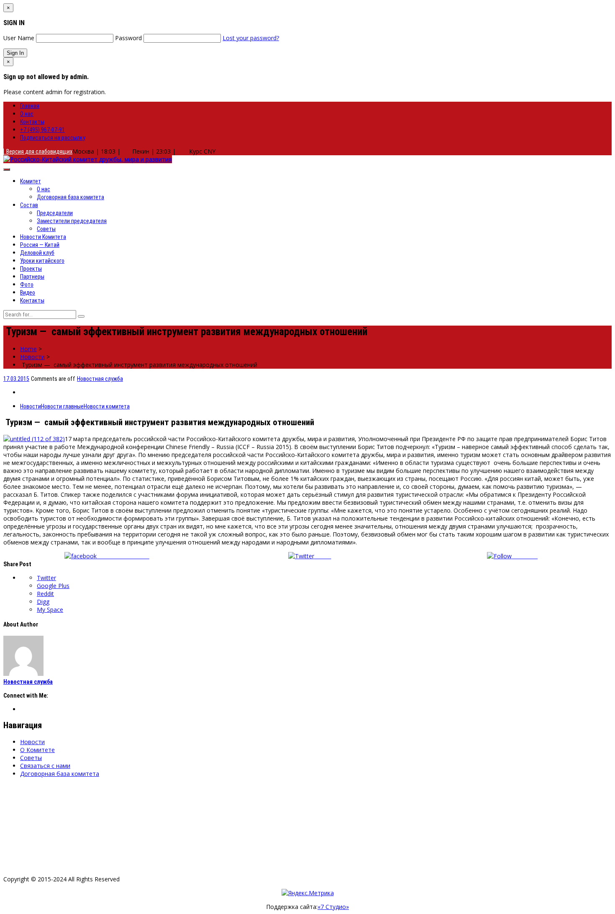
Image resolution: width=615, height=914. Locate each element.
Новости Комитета (43, 237)
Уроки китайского (42, 260)
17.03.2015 (16, 378)
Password (128, 38)
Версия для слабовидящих (38, 151)
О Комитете (37, 750)
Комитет (30, 181)
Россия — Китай (39, 244)
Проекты (31, 268)
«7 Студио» (333, 907)
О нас (26, 113)
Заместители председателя (72, 221)
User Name (18, 38)
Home (28, 349)
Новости (32, 357)
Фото (26, 284)
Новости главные (62, 406)
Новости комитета (107, 406)
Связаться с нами (45, 766)
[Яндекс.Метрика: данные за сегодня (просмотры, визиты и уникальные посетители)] (308, 893)
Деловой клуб (37, 252)
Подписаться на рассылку (52, 137)
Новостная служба (100, 378)
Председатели (55, 213)
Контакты (32, 121)
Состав (29, 205)
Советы (46, 229)
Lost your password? (251, 38)
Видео (27, 292)
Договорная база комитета (70, 197)
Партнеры (32, 276)
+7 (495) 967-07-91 (42, 129)
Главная (29, 106)
